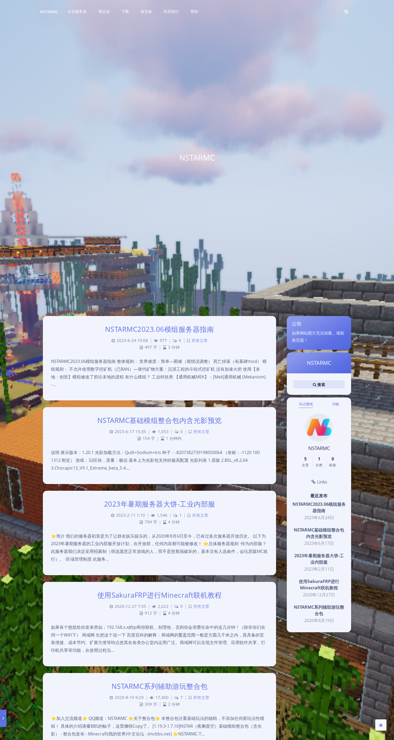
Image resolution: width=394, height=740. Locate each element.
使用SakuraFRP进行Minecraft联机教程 (159, 595)
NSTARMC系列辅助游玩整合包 (159, 686)
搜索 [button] (320, 384)
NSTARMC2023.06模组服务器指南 (159, 329)
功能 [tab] (335, 403)
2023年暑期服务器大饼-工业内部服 (159, 504)
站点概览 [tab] (306, 403)
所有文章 (200, 340)
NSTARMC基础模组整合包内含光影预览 (159, 420)
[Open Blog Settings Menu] (380, 725)
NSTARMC (49, 11)
